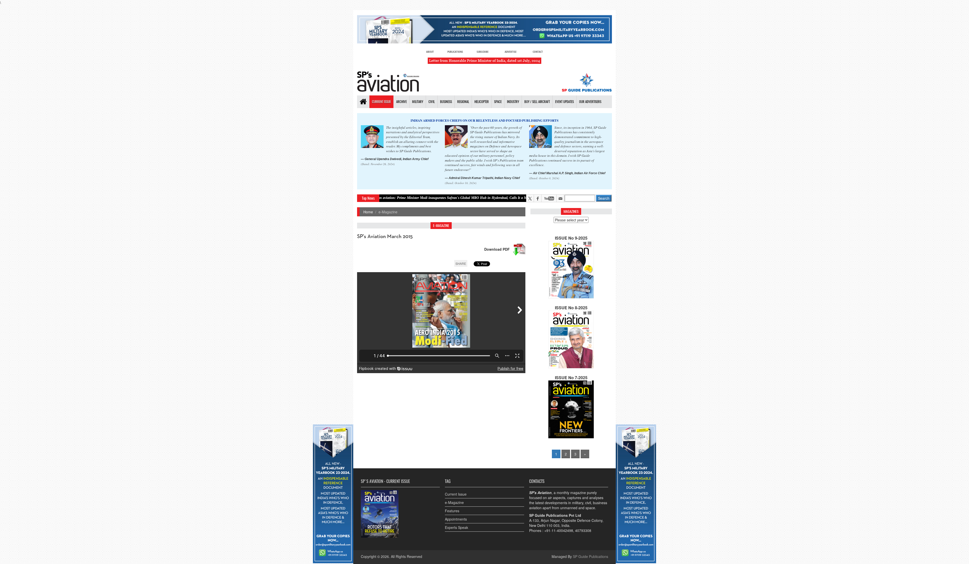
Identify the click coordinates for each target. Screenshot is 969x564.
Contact (538, 52)
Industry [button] (513, 101)
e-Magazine (454, 502)
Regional (463, 101)
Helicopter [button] (481, 101)
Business (446, 101)
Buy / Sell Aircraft (537, 101)
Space (498, 101)
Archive (401, 101)
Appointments (456, 519)
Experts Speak (456, 527)
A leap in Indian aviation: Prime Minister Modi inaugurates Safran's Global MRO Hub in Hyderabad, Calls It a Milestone (398, 198)
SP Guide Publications (590, 556)
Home (368, 211)
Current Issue (381, 101)
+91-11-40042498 (558, 530)
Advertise (511, 52)
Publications (455, 52)
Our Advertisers (590, 101)
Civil (431, 101)
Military (417, 101)
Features (452, 510)
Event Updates (564, 101)
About (430, 52)
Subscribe (483, 52)
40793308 (583, 530)
